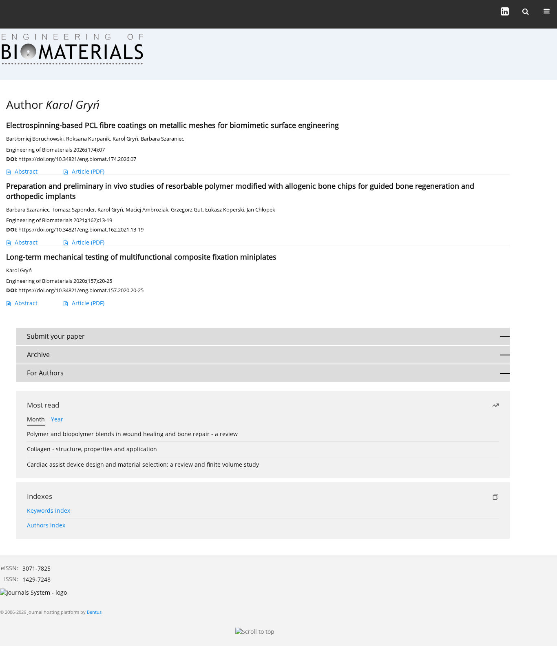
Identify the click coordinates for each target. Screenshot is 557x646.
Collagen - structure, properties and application (92, 449)
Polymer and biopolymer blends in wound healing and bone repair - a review (132, 434)
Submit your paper (56, 336)
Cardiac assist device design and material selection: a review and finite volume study (143, 464)
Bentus (94, 612)
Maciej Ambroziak (147, 209)
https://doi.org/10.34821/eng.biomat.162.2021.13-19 (81, 229)
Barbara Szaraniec (162, 138)
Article (88, 171)
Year (57, 419)
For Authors (45, 372)
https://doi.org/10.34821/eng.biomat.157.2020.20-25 (81, 290)
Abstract (26, 171)
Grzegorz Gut (187, 209)
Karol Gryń (125, 138)
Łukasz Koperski (224, 209)
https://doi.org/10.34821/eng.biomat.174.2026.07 (77, 159)
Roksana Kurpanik (88, 138)
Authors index (46, 525)
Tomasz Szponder (73, 209)
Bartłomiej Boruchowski (35, 138)
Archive (38, 354)
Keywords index (48, 510)
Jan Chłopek (261, 209)
